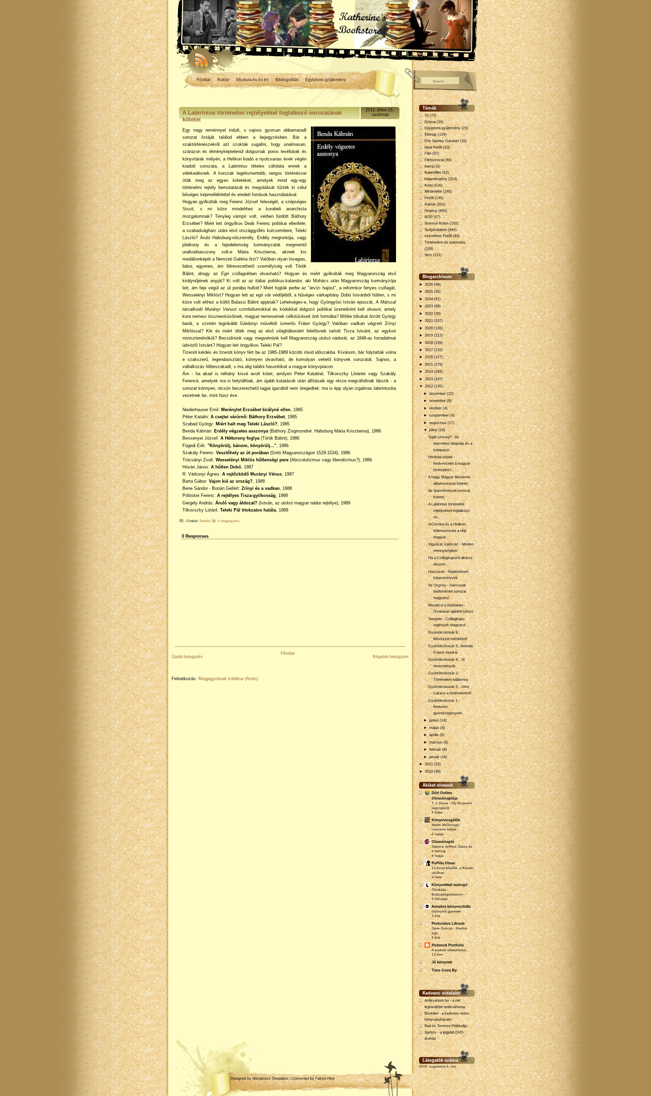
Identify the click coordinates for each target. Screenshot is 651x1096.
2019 (429, 335)
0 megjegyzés (228, 521)
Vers (428, 255)
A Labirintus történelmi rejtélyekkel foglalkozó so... (449, 510)
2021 (429, 321)
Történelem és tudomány (445, 242)
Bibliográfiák (286, 79)
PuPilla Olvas (443, 863)
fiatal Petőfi (433, 147)
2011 (429, 764)
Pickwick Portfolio (448, 945)
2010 (429, 771)
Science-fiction (437, 223)
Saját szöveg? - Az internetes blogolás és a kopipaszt (450, 443)
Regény (431, 211)
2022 (429, 313)
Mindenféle (433, 191)
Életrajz (431, 134)
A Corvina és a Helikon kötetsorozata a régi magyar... (447, 530)
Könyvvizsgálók (446, 820)
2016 (429, 357)
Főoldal (204, 79)
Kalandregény (436, 179)
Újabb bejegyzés (187, 656)
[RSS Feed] (198, 57)
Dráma (430, 122)
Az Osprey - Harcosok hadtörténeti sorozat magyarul (447, 591)
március (436, 742)
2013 (429, 379)
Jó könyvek (442, 962)
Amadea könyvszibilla (451, 906)
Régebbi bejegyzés (391, 656)
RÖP (429, 217)
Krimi (429, 185)
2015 (429, 364)
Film (428, 153)
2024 (429, 299)
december (438, 393)
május (434, 728)
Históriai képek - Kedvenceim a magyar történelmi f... (449, 463)
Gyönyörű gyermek (446, 911)
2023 (429, 306)
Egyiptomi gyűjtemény (325, 79)
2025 (429, 291)
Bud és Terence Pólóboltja (446, 1026)
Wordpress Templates (270, 1078)
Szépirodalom (436, 230)
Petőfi (429, 198)
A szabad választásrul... (450, 950)
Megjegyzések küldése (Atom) (228, 678)
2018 (429, 343)
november (438, 401)
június (434, 720)
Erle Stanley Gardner (442, 141)
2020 (429, 328)
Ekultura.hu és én (252, 79)
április (434, 735)
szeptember (439, 415)
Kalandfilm (433, 172)
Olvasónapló (443, 842)
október (436, 408)
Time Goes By (444, 970)
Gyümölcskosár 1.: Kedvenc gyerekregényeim (445, 706)
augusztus (438, 423)
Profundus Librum (448, 923)
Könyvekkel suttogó (450, 885)
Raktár (223, 79)
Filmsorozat (434, 160)
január (434, 757)
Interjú (430, 166)
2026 (429, 284)
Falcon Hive (325, 1078)
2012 (429, 386)
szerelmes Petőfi (438, 236)
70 (427, 115)
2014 (429, 371)
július (433, 430)
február (435, 749)
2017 (429, 350)
